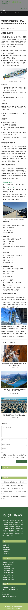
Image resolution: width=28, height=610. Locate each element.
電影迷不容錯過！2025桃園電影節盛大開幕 (12, 485)
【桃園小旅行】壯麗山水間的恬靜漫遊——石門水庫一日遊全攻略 (13, 390)
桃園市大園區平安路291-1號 (11, 590)
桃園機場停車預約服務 (8, 562)
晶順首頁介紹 (6, 545)
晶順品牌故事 (6, 547)
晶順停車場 (7, 594)
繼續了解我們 (10, 535)
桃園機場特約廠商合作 (8, 579)
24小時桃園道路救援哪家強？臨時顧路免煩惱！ (13, 482)
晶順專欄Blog (6, 553)
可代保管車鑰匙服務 (8, 570)
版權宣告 (13, 608)
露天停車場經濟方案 (8, 575)
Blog (13, 28)
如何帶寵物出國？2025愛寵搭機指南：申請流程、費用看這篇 (14, 364)
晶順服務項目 (6, 551)
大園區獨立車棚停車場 (8, 573)
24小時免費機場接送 (8, 564)
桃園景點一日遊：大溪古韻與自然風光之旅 (12, 488)
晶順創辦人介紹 (6, 549)
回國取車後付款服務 (8, 577)
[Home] (1, 12)
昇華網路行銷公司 (19, 606)
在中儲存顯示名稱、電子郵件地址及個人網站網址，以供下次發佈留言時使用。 (13, 456)
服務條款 (9, 608)
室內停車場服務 (6, 566)
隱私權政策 (18, 608)
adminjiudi (6, 28)
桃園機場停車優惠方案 (8, 568)
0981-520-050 (7, 592)
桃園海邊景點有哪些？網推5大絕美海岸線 (14, 415)
